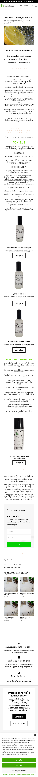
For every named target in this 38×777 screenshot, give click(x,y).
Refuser (19, 765)
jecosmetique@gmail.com (13, 1)
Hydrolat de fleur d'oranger (19, 247)
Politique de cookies (9, 774)
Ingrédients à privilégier (17, 22)
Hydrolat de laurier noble (19, 341)
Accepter (19, 760)
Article (6, 22)
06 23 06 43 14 (30, 1)
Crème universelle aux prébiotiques (19, 457)
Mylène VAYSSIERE (13, 20)
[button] (35, 735)
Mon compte (19, 723)
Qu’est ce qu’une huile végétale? (12, 565)
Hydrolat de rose (19, 294)
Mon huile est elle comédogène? (12, 567)
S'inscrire (19, 716)
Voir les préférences (19, 771)
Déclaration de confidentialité (25, 774)
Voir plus (19, 255)
